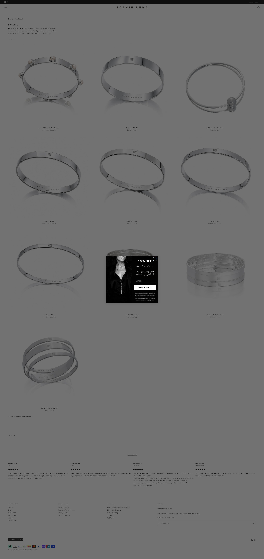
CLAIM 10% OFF (145, 287)
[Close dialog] (155, 259)
